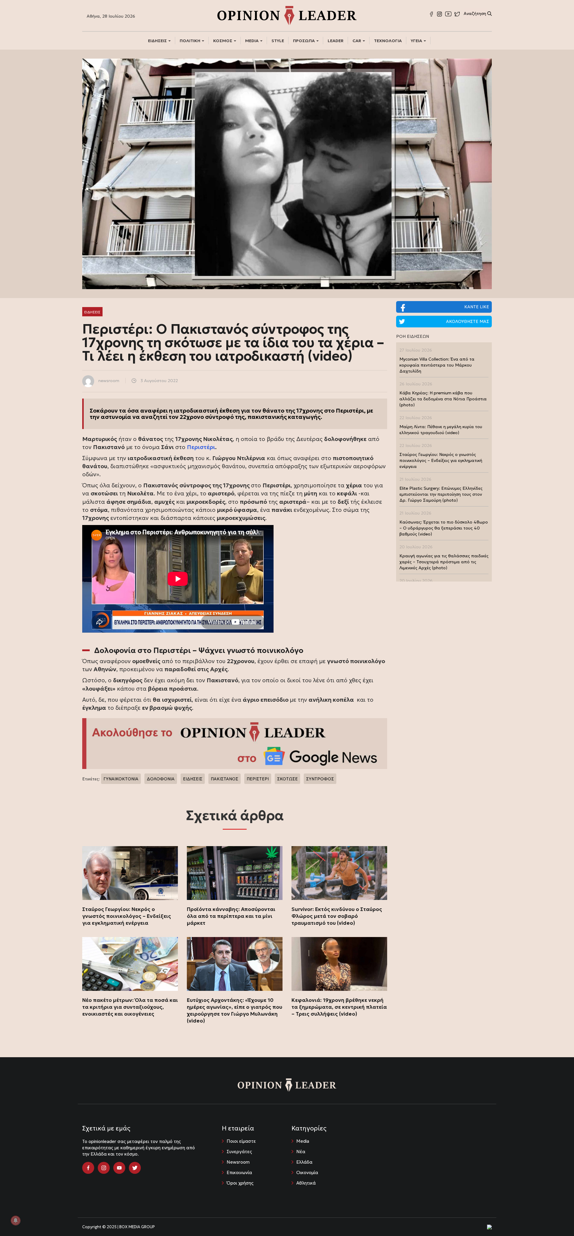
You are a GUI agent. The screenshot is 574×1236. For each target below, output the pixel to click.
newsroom (108, 380)
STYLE (277, 40)
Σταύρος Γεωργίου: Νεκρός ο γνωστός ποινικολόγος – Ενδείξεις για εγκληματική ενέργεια (126, 916)
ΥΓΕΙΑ (417, 40)
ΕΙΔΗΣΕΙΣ (158, 40)
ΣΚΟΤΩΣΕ (287, 779)
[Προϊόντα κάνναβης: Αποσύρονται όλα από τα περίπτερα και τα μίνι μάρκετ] (235, 873)
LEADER (336, 40)
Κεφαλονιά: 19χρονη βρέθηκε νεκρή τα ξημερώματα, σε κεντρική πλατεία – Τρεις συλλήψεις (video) (339, 1007)
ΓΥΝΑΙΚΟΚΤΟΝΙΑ (120, 779)
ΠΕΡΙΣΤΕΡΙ (258, 779)
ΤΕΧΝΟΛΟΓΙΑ (388, 40)
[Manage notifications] (15, 1220)
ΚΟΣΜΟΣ (223, 40)
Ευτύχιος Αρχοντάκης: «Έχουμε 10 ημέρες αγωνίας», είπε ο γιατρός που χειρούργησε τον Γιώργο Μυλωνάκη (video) (234, 1010)
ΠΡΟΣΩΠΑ (304, 40)
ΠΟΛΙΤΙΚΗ (190, 40)
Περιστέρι (201, 447)
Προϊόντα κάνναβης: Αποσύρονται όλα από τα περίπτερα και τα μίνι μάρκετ (231, 916)
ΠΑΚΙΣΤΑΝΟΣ (224, 779)
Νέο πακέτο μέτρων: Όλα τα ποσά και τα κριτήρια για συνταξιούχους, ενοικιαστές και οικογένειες (130, 1007)
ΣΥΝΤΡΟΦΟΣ (320, 779)
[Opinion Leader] (287, 15)
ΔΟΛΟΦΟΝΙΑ (161, 779)
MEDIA (252, 40)
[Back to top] (556, 1218)
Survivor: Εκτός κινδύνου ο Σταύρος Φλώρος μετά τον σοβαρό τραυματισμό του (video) (336, 916)
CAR (357, 40)
